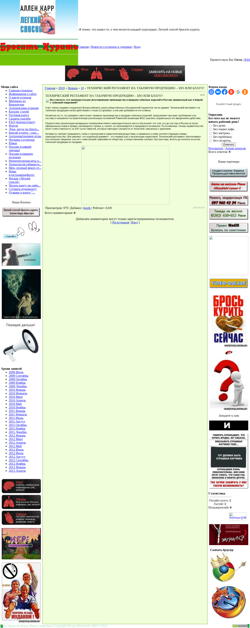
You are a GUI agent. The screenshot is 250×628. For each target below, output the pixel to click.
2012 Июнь (16, 449)
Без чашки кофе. (224, 129)
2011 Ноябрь (17, 428)
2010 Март (16, 396)
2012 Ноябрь (17, 463)
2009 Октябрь (18, 379)
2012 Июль (16, 453)
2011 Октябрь (18, 425)
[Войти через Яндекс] (231, 92)
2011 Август (17, 421)
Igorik (87, 208)
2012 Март (16, 439)
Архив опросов (235, 148)
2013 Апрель (17, 470)
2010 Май (15, 404)
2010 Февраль (18, 393)
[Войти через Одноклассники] (245, 92)
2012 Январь (17, 435)
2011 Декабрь (18, 432)
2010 (61, 88)
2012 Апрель (17, 442)
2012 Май (15, 446)
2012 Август (17, 456)
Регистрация (120, 222)
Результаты (215, 148)
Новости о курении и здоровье (111, 46)
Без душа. (219, 125)
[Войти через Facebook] (225, 92)
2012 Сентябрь (18, 460)
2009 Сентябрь (18, 375)
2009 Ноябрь (17, 382)
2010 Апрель (17, 400)
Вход (137, 46)
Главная (83, 46)
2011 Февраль (18, 414)
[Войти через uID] (211, 92)
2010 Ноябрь (17, 407)
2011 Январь (17, 411)
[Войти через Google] (238, 92)
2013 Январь (17, 467)
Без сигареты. (222, 140)
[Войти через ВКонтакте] (218, 92)
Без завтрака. (221, 133)
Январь (73, 88)
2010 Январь (17, 389)
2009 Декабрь (18, 386)
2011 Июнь (16, 418)
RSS (247, 59)
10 (82, 88)
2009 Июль (16, 372)
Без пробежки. (222, 136)
